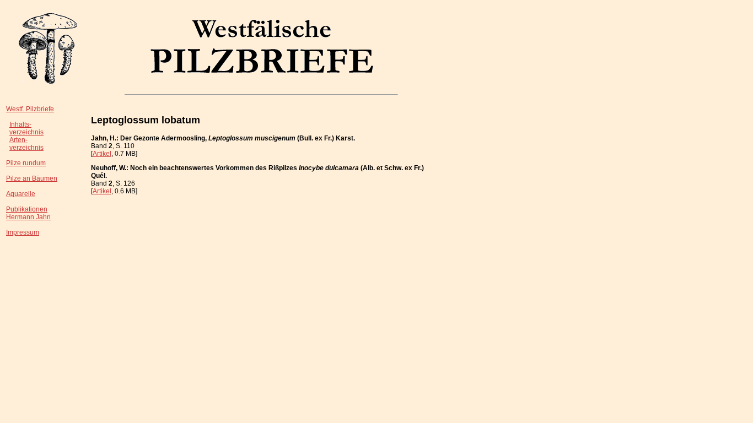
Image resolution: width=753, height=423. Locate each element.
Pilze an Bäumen (31, 178)
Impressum (22, 232)
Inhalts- (20, 124)
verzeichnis (26, 132)
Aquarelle (20, 194)
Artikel (102, 154)
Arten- (18, 140)
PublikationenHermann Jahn (28, 213)
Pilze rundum (26, 163)
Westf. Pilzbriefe (30, 109)
